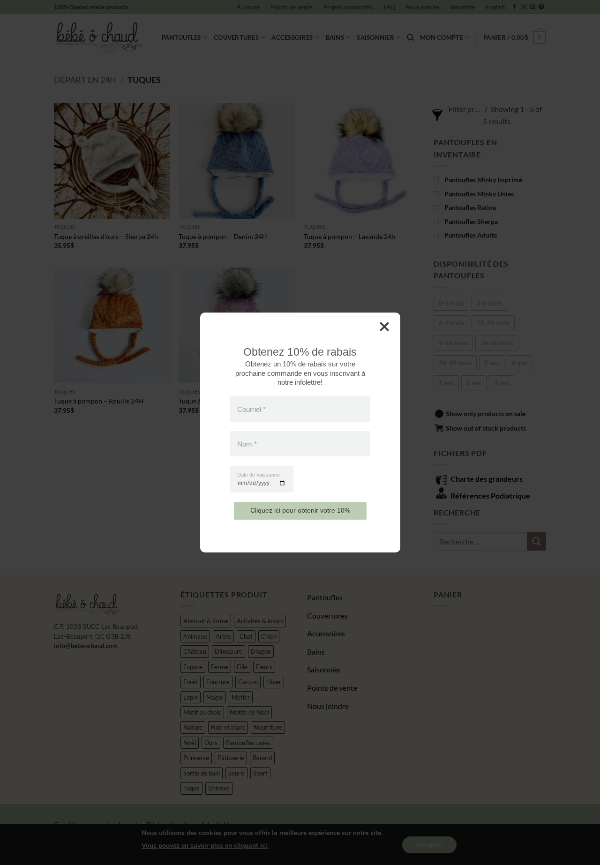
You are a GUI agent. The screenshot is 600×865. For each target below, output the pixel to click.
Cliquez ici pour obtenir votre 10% (300, 510)
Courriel (251, 408)
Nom (247, 443)
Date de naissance (258, 474)
